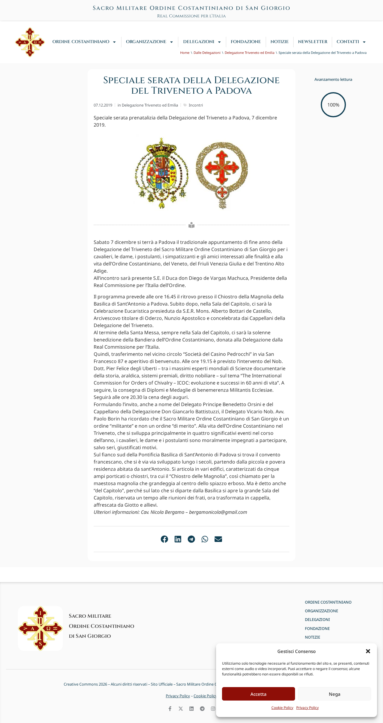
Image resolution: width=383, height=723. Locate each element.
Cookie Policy (282, 707)
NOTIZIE (279, 42)
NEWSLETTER (312, 42)
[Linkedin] (191, 708)
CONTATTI (348, 42)
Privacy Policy (307, 707)
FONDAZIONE (246, 42)
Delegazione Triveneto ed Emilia (150, 105)
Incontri (196, 105)
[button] (368, 651)
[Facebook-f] (170, 708)
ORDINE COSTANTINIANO (80, 42)
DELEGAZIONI (198, 42)
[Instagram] (213, 708)
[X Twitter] (180, 708)
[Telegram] (202, 708)
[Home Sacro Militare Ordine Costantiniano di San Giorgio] (30, 42)
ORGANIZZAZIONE (146, 42)
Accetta (258, 694)
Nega (335, 694)
